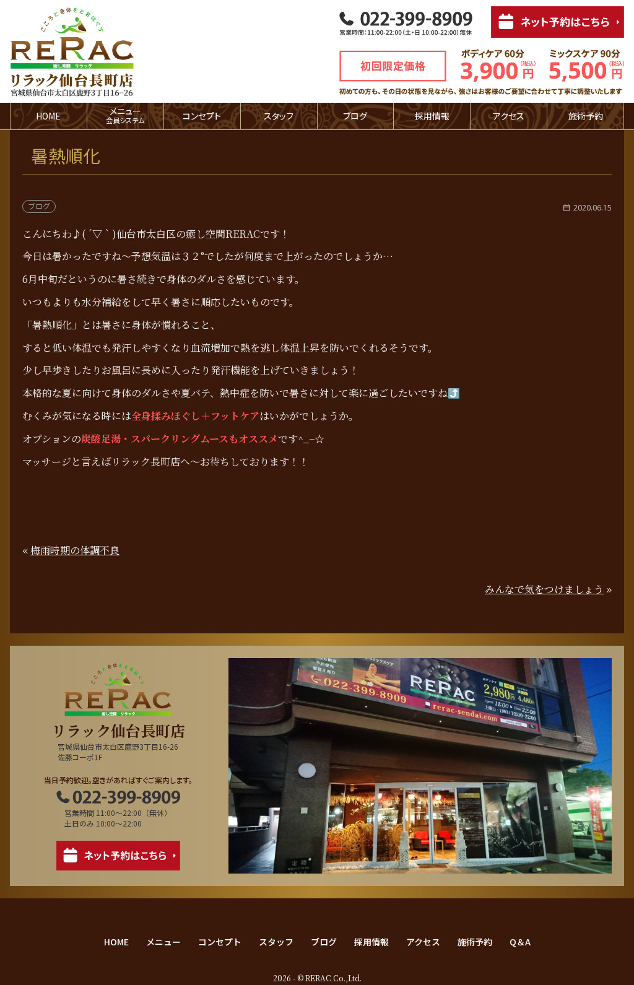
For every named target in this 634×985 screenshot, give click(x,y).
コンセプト (202, 116)
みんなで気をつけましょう (544, 589)
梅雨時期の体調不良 (74, 550)
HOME (48, 116)
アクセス (508, 116)
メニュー (163, 941)
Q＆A (520, 941)
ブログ (355, 116)
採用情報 (432, 116)
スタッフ (278, 116)
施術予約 (585, 116)
